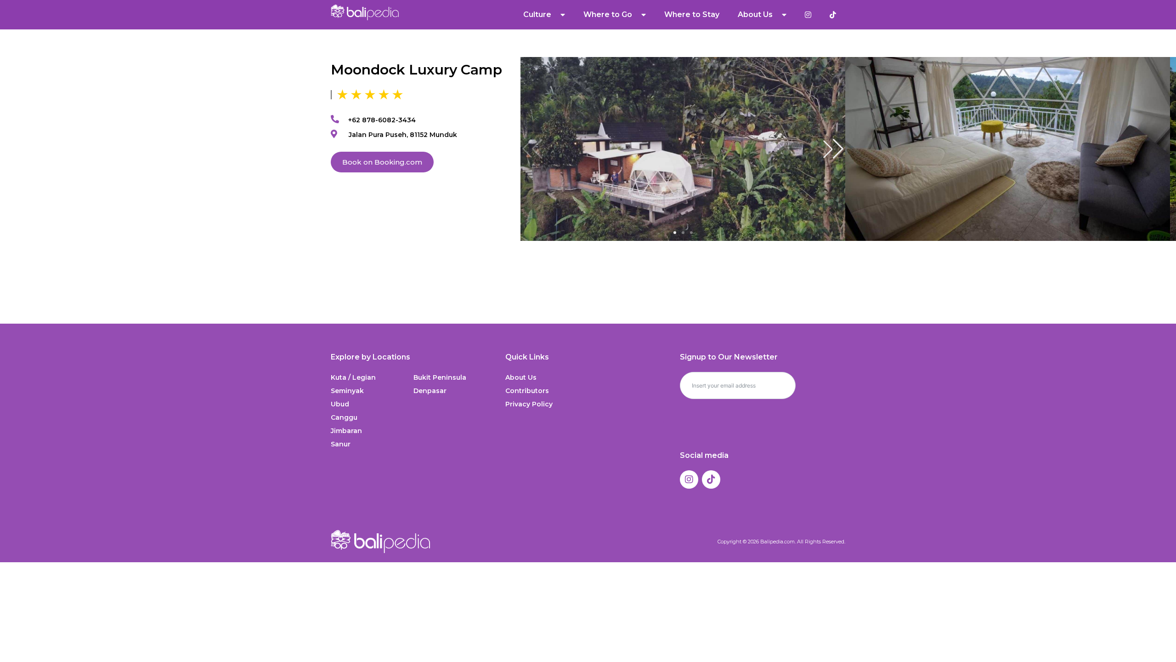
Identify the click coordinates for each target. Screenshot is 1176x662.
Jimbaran (346, 431)
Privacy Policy (529, 404)
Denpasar (430, 391)
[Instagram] (689, 479)
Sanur (341, 444)
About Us (521, 377)
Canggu (344, 417)
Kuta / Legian (353, 377)
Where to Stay (691, 14)
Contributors (527, 391)
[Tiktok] (711, 479)
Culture (537, 14)
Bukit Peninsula (439, 377)
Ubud (340, 404)
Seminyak (347, 391)
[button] (833, 149)
